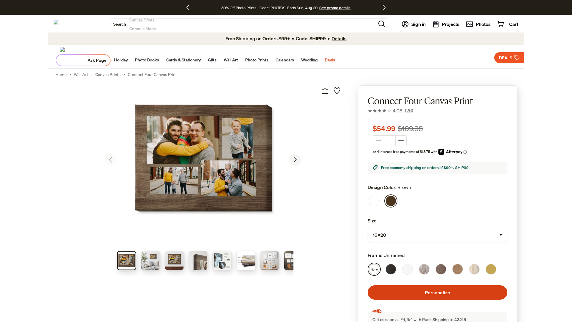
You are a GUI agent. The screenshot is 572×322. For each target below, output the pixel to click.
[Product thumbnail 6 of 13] (245, 260)
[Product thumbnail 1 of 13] (126, 260)
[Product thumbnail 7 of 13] (269, 260)
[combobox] (243, 24)
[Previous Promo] (190, 7)
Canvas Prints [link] (108, 74)
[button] (382, 24)
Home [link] (61, 74)
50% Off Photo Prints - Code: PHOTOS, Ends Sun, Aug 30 (269, 7)
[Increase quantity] (401, 140)
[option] (374, 201)
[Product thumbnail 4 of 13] (198, 260)
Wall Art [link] (81, 74)
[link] (390, 110)
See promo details (334, 7)
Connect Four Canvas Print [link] (152, 74)
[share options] (325, 90)
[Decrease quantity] (378, 140)
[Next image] (295, 160)
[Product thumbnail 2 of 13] (150, 260)
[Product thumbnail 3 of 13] (174, 260)
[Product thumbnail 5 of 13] (221, 260)
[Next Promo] (384, 7)
